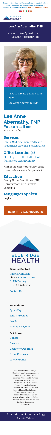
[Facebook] (13, 296)
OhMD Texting (18, 281)
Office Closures (19, 354)
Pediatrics (9, 145)
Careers (14, 343)
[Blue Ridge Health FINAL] (25, 249)
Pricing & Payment (21, 326)
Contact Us (16, 291)
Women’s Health (33, 142)
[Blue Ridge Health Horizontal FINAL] (12, 17)
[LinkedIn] (22, 296)
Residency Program (21, 348)
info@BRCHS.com (20, 273)
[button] (22, 11)
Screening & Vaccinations (30, 145)
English (8, 198)
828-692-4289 (26, 277)
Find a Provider (19, 315)
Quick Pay (15, 310)
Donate (14, 337)
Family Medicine (13, 142)
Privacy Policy (18, 359)
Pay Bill (14, 321)
